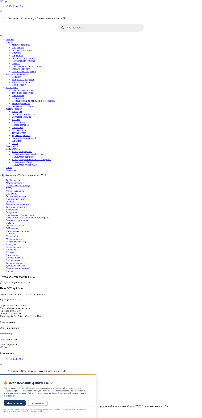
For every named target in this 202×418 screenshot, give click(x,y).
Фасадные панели (21, 82)
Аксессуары (12, 87)
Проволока (17, 127)
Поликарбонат (19, 84)
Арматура (17, 111)
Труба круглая (19, 133)
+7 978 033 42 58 (14, 6)
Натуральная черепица (23, 60)
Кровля (9, 42)
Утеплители (18, 98)
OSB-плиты (18, 95)
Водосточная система (22, 90)
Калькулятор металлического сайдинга (31, 159)
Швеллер (16, 141)
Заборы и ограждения (23, 79)
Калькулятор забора (22, 162)
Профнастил (18, 47)
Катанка (16, 119)
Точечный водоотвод (22, 92)
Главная (10, 39)
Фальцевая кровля (21, 68)
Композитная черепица (23, 58)
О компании (12, 146)
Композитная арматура (23, 114)
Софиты (16, 63)
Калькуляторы (13, 149)
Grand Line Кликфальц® (24, 71)
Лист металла (18, 122)
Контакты (11, 170)
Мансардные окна (21, 103)
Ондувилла (17, 55)
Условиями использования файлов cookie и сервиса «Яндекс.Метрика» (35, 393)
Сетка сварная (19, 130)
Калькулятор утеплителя (24, 165)
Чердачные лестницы (22, 106)
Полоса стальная (20, 125)
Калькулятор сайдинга (23, 157)
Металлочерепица (21, 44)
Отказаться (38, 403)
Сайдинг (16, 76)
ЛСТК (15, 143)
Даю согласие (14, 403)
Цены (9, 167)
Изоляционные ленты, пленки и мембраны (33, 100)
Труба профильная (21, 135)
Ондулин (16, 52)
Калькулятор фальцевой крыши (28, 154)
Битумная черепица (22, 50)
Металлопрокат (14, 109)
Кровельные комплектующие (26, 66)
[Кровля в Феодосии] (3, 1)
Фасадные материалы (17, 74)
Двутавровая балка (21, 117)
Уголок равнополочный (24, 138)
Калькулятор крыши (22, 151)
